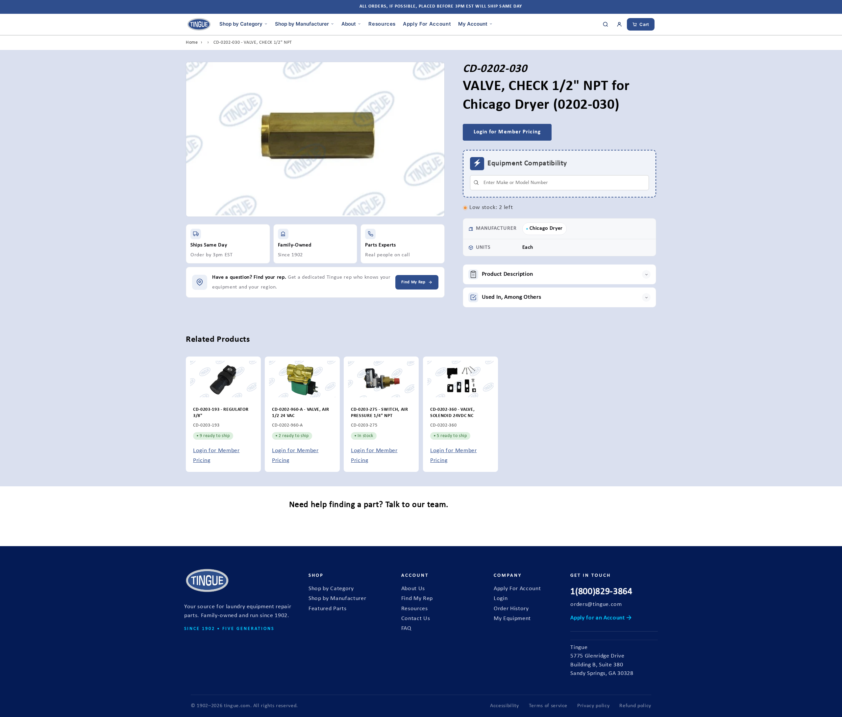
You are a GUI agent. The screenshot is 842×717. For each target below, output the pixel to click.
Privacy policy (593, 705)
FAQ (406, 628)
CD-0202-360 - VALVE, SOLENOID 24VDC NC (452, 412)
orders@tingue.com (596, 604)
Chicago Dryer (546, 228)
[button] (559, 274)
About (348, 23)
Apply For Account (427, 23)
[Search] (605, 24)
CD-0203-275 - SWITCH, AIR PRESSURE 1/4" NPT (379, 412)
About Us (413, 588)
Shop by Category (240, 23)
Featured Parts (327, 609)
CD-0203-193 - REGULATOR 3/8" (220, 412)
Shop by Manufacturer (302, 23)
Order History (511, 609)
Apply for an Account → (601, 618)
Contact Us (415, 618)
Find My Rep (417, 598)
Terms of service (548, 705)
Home (192, 42)
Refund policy (635, 705)
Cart (644, 24)
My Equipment (512, 618)
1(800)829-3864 (601, 591)
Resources (382, 23)
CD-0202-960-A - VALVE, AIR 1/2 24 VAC (300, 412)
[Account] (619, 24)
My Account (472, 23)
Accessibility (504, 705)
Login (501, 598)
